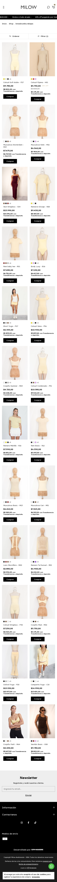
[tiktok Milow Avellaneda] (35, 822)
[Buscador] (48, 7)
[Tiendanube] (28, 868)
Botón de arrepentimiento (28, 864)
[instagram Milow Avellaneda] (22, 822)
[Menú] (4, 7)
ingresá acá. (47, 861)
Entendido (36, 877)
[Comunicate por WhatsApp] (51, 866)
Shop (11, 24)
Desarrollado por (22, 849)
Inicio (4, 24)
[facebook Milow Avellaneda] (28, 822)
